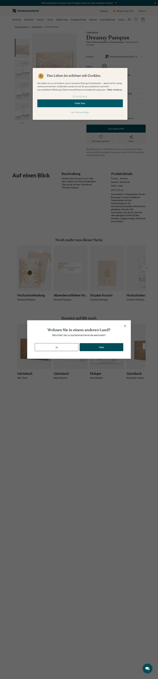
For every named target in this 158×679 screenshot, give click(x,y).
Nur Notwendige (80, 112)
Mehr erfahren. (114, 89)
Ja (56, 347)
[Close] (125, 326)
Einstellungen (80, 96)
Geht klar (80, 103)
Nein (101, 347)
